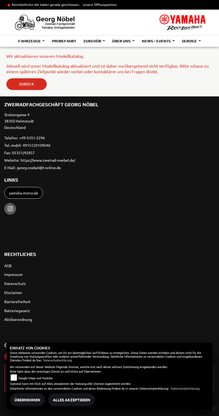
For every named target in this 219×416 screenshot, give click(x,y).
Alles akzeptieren (71, 399)
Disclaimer (13, 292)
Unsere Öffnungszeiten (100, 4)
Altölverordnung (18, 319)
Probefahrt (64, 41)
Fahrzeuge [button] (29, 41)
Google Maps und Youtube (35, 378)
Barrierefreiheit (17, 301)
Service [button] (190, 41)
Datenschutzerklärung (57, 360)
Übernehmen (27, 399)
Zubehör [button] (92, 41)
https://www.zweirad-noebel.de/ (48, 160)
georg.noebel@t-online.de (39, 167)
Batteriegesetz (17, 310)
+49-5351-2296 (32, 137)
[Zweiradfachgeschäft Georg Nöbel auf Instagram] (10, 209)
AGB (7, 265)
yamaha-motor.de (23, 192)
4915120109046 (36, 145)
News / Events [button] (156, 41)
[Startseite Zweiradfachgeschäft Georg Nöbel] (182, 22)
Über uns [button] (121, 41)
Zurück (26, 84)
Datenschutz (15, 283)
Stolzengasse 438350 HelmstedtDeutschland (19, 121)
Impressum (13, 274)
